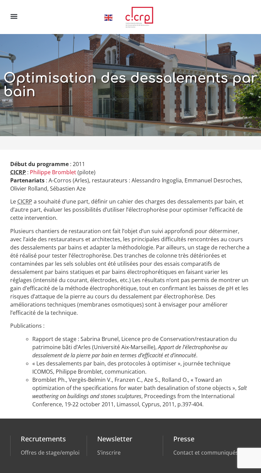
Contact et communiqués (205, 452)
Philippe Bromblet (53, 172)
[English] (108, 17)
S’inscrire (109, 452)
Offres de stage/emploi (50, 452)
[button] (13, 16)
